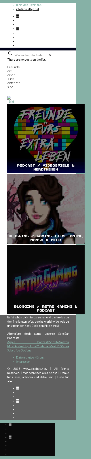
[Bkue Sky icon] (17, 28)
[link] (50, 55)
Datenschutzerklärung (30, 357)
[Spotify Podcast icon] (17, 16)
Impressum (23, 361)
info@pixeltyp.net (27, 9)
